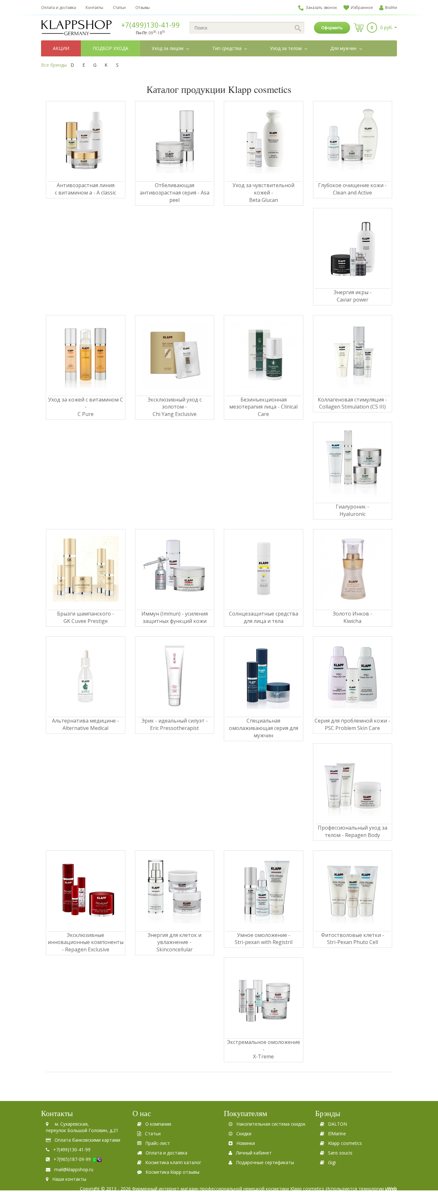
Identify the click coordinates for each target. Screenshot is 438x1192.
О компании (158, 1124)
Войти (391, 7)
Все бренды (54, 65)
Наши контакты (69, 1179)
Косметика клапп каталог (173, 1162)
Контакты (94, 7)
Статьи (119, 7)
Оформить (332, 27)
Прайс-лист (157, 1143)
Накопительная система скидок (271, 1124)
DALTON (337, 1124)
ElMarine (337, 1133)
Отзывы (142, 7)
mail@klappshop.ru (73, 1169)
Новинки (245, 1143)
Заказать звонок (321, 7)
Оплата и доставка (58, 7)
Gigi (332, 1162)
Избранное (362, 7)
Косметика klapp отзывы (172, 1172)
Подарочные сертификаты (265, 1162)
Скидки (243, 1133)
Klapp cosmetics (345, 1143)
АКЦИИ (61, 48)
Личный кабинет (254, 1153)
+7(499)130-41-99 (150, 24)
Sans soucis (340, 1153)
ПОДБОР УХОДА (110, 48)
